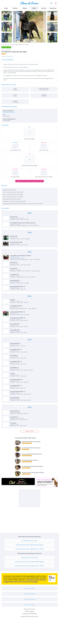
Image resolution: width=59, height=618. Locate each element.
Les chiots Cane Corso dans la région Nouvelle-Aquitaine (29, 544)
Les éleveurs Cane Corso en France (29, 557)
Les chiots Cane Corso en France (29, 540)
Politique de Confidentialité (30, 613)
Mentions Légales (29, 611)
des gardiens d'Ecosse (8, 56)
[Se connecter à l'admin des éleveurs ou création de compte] (56, 3)
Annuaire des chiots (29, 588)
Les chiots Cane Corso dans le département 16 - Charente (29, 549)
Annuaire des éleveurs (29, 594)
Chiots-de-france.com (29, 609)
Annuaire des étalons (29, 599)
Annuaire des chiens (29, 604)
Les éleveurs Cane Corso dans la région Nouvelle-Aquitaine (29, 561)
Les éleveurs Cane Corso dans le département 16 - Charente (29, 565)
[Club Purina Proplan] (18, 481)
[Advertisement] (29, 498)
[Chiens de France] (29, 3)
